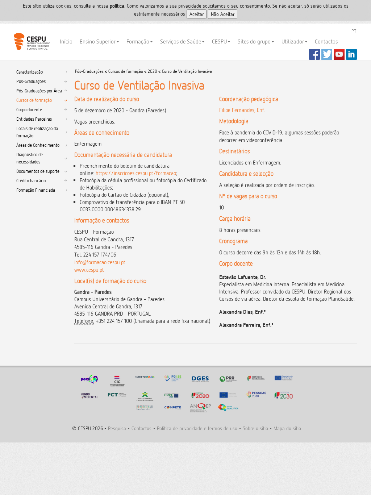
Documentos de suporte (37, 171)
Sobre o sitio (255, 428)
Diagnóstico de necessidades (29, 158)
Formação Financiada (35, 190)
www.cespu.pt (89, 269)
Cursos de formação (34, 100)
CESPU (31, 41)
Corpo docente (29, 109)
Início (66, 41)
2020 (152, 71)
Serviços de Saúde (180, 41)
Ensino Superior (98, 41)
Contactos (326, 41)
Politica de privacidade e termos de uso (197, 428)
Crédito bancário (31, 180)
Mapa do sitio (287, 428)
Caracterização (29, 72)
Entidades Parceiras (34, 119)
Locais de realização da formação (37, 131)
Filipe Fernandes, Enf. (242, 110)
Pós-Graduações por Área (39, 90)
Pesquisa (117, 428)
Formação (137, 41)
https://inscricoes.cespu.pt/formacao (136, 173)
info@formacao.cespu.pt (99, 262)
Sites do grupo (254, 41)
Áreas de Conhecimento (37, 145)
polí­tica (117, 6)
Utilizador (293, 41)
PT (353, 31)
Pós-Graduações (31, 81)
